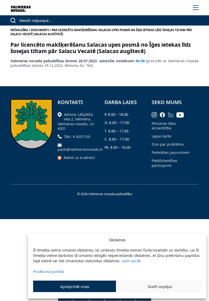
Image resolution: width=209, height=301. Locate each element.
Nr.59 (139, 60)
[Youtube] (181, 114)
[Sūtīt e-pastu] (61, 144)
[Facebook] (164, 114)
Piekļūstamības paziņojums (164, 163)
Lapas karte (161, 136)
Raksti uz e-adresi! (79, 157)
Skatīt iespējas (160, 286)
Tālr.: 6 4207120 (77, 136)
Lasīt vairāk (131, 260)
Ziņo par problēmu (168, 144)
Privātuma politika (48, 271)
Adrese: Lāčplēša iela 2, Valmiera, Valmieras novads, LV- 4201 (76, 121)
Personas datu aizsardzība (164, 125)
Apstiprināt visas (74, 286)
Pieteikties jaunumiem (171, 152)
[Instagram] (156, 114)
